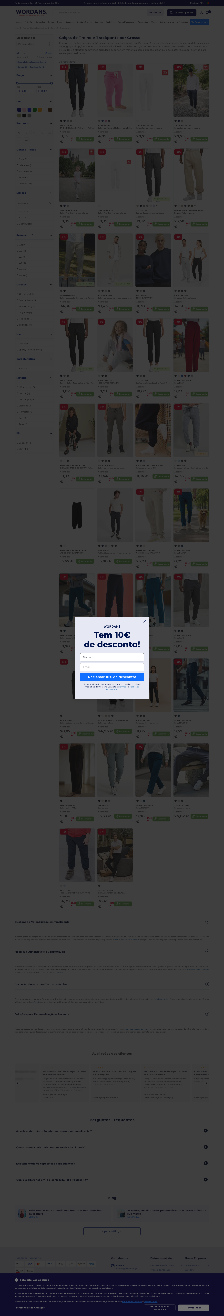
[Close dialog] (145, 621)
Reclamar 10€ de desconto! (112, 677)
